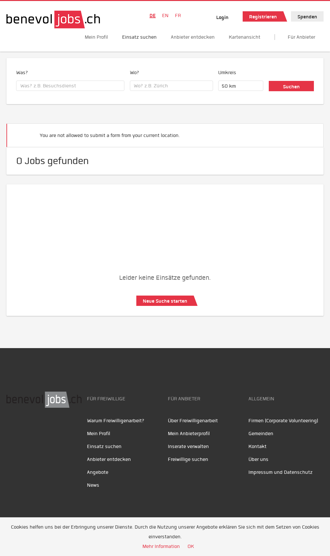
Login (222, 17)
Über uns (258, 459)
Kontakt (257, 446)
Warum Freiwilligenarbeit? (115, 421)
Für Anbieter (301, 37)
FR (178, 15)
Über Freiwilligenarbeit (193, 421)
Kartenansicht (244, 37)
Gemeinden (260, 433)
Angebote (97, 472)
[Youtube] (27, 428)
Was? (22, 72)
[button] (308, 133)
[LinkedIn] (42, 428)
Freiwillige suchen (188, 459)
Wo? (134, 72)
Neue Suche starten (165, 301)
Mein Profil (96, 37)
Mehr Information (161, 546)
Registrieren (263, 17)
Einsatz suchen (139, 37)
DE (153, 15)
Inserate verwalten (188, 446)
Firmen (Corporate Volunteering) (283, 421)
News (93, 485)
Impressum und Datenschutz (280, 472)
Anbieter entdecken (193, 37)
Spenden (307, 17)
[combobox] (70, 86)
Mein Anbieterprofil (189, 433)
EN (165, 15)
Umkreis (227, 72)
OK (191, 546)
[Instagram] (55, 428)
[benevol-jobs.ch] (53, 19)
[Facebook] (13, 428)
